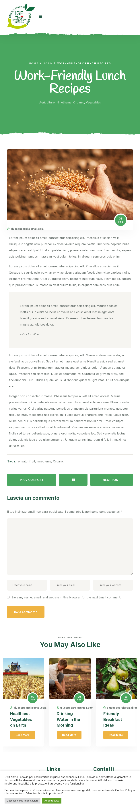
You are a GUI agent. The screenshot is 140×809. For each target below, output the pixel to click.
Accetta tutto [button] (51, 800)
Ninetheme (64, 102)
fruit (32, 461)
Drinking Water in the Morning (68, 719)
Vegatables (93, 102)
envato (23, 461)
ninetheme (44, 461)
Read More (22, 734)
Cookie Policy (124, 790)
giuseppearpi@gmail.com (27, 229)
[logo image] (21, 16)
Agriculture (47, 102)
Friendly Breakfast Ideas (112, 719)
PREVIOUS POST (32, 480)
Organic (78, 102)
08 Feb (120, 220)
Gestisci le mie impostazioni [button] (22, 800)
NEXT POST (111, 480)
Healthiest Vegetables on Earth (21, 719)
